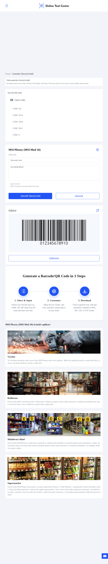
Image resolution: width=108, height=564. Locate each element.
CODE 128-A (18, 115)
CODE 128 (17, 109)
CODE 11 (16, 135)
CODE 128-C (18, 128)
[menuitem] (53, 108)
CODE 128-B (18, 122)
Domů (8, 74)
